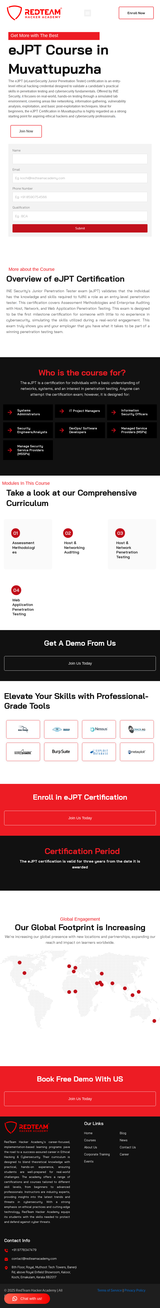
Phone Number (22, 188)
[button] (87, 13)
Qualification (21, 207)
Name (16, 150)
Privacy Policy (134, 1290)
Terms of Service (109, 1290)
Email (16, 170)
